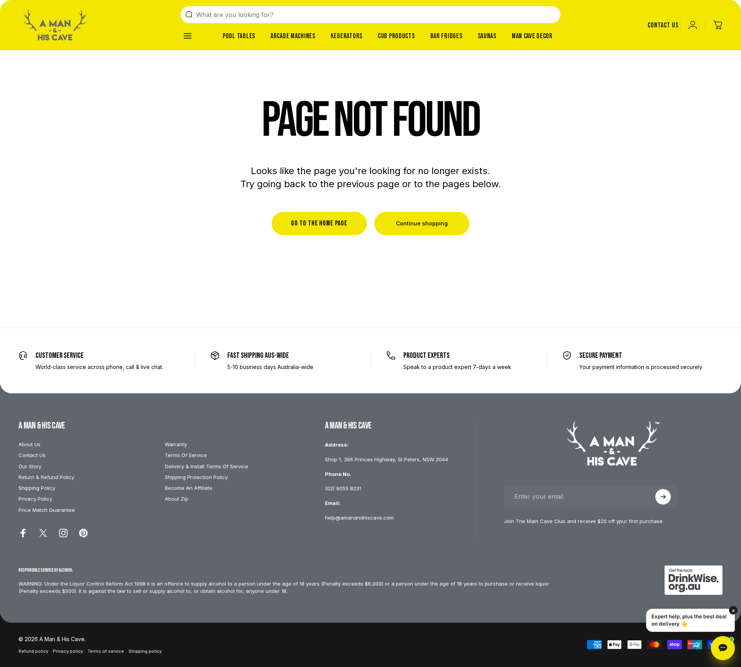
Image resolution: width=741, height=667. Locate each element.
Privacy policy (68, 651)
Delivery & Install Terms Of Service (206, 466)
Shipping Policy (37, 488)
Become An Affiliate (188, 488)
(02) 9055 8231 (343, 488)
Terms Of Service (186, 455)
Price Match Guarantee (47, 510)
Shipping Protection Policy (196, 477)
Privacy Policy (35, 499)
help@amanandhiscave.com (359, 518)
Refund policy (33, 651)
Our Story (30, 466)
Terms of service (106, 651)
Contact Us (32, 455)
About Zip (176, 499)
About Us (30, 444)
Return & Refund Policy (46, 477)
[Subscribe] (663, 496)
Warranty (176, 444)
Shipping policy (145, 651)
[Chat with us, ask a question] (723, 648)
